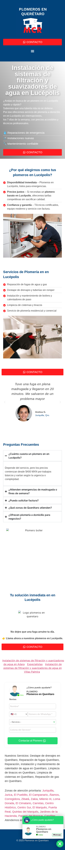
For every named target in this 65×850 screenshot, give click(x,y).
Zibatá (25, 799)
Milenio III (45, 799)
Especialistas (35, 664)
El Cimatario (23, 803)
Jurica (8, 794)
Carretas (38, 803)
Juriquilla (47, 790)
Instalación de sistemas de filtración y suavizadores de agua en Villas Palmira (32, 668)
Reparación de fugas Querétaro (39, 759)
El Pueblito (20, 794)
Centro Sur (24, 807)
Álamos (54, 794)
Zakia (34, 799)
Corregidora (12, 799)
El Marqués (39, 807)
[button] (32, 51)
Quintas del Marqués (25, 811)
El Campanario (38, 794)
